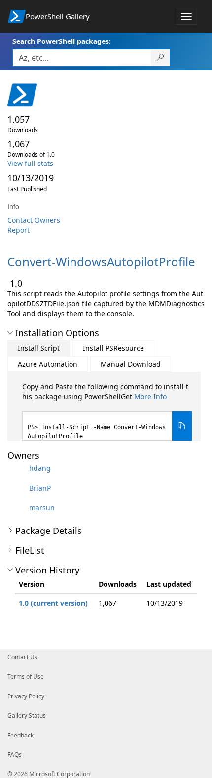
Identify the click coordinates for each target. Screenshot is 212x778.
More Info (150, 396)
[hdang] (17, 468)
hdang (40, 468)
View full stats (30, 163)
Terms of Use (25, 676)
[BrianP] (17, 487)
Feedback (20, 735)
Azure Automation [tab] (47, 364)
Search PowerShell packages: (61, 41)
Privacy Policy (25, 696)
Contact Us (22, 657)
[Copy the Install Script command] (182, 426)
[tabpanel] (107, 411)
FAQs (14, 754)
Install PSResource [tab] (113, 348)
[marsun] (17, 507)
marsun (42, 507)
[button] (10, 333)
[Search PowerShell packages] (160, 58)
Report (18, 230)
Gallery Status (26, 715)
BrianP (40, 487)
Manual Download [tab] (131, 364)
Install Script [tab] (39, 348)
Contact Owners (33, 220)
